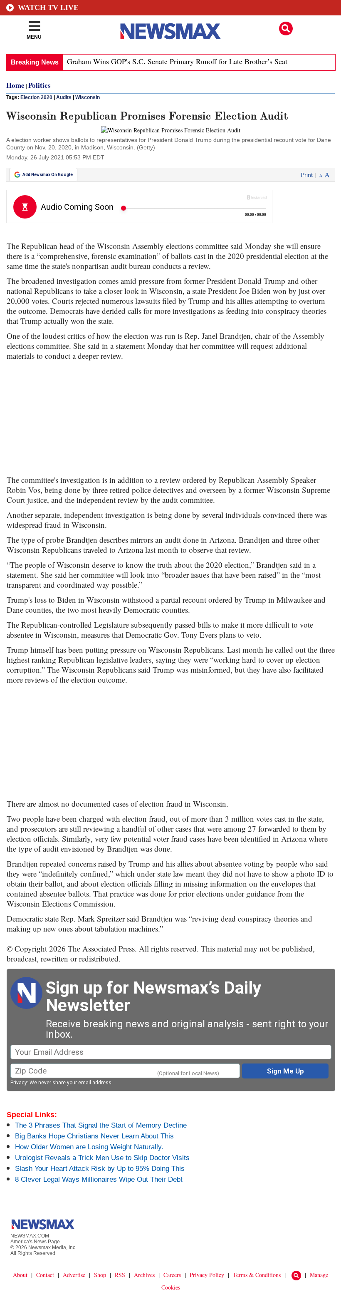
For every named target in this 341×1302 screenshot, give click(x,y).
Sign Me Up (285, 1071)
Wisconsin (87, 97)
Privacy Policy (207, 1275)
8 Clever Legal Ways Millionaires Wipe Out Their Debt (99, 1179)
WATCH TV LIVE (48, 7)
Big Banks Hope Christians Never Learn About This (94, 1136)
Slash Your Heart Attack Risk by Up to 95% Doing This (100, 1169)
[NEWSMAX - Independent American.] (170, 31)
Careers (172, 1275)
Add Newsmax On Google (47, 174)
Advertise (74, 1275)
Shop (100, 1275)
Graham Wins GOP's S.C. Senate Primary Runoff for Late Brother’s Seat (177, 61)
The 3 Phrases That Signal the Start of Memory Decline (101, 1125)
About (20, 1275)
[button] (286, 28)
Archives (144, 1275)
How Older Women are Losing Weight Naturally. (89, 1147)
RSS (120, 1275)
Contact (45, 1275)
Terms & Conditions (257, 1275)
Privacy (18, 1083)
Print (307, 174)
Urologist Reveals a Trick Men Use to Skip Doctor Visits (102, 1158)
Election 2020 (36, 97)
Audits (64, 97)
